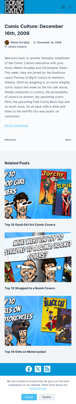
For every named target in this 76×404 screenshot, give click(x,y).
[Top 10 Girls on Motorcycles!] (38, 321)
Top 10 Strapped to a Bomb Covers (30, 288)
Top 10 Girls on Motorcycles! (25, 352)
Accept (29, 397)
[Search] (70, 7)
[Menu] (63, 7)
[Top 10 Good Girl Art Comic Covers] (38, 194)
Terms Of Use (37, 388)
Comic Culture (17, 46)
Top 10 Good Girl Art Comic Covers (30, 224)
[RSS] (47, 369)
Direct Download (16, 125)
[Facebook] (28, 369)
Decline (46, 397)
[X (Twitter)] (38, 369)
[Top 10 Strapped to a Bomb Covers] (38, 257)
